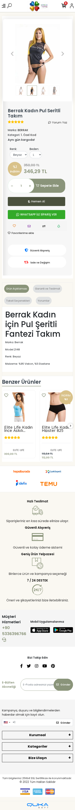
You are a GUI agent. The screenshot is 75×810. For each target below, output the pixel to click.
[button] (12, 54)
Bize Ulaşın (37, 758)
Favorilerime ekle (22, 233)
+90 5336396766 (14, 631)
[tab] (16, 289)
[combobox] (6, 722)
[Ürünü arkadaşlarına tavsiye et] (30, 226)
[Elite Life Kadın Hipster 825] (56, 407)
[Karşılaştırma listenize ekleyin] (44, 226)
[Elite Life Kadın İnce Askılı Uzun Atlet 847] (18, 407)
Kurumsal (37, 735)
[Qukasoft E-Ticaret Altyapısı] (37, 805)
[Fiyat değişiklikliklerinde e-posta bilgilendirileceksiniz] (59, 226)
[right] (70, 426)
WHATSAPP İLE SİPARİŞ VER (38, 214)
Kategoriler (37, 746)
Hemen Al (38, 201)
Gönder (65, 685)
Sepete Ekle (49, 185)
